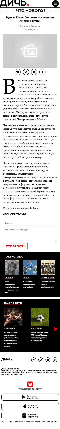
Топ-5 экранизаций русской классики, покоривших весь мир (12, 287)
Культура (9, 277)
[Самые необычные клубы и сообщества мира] (48, 267)
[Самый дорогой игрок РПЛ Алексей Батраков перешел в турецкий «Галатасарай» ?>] (40, 317)
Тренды (26, 277)
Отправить (15, 246)
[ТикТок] (42, 72)
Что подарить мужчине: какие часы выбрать (29, 284)
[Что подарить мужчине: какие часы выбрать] (30, 267)
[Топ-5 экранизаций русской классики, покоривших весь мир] (12, 267)
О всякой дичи (48, 277)
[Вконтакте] (18, 72)
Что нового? (30, 11)
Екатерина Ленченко (30, 26)
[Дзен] (34, 72)
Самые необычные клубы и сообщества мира (48, 284)
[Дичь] (14, 6)
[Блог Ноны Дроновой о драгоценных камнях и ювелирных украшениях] (26, 72)
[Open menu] (55, 3)
